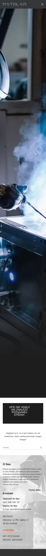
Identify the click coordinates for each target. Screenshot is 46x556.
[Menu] (42, 4)
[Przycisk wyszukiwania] (41, 447)
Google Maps (8, 530)
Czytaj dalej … (36, 490)
